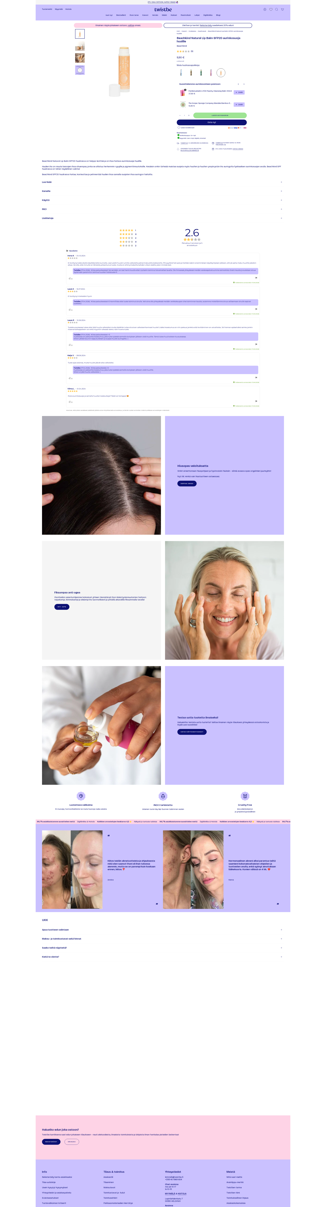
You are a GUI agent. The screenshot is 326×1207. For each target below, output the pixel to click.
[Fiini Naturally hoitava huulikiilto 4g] (211, 73)
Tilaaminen (109, 1182)
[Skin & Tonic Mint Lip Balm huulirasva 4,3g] (201, 73)
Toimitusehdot (110, 1198)
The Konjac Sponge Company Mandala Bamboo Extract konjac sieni (210, 103)
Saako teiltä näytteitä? (54, 947)
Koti (178, 31)
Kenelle (46, 191)
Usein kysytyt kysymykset (55, 1187)
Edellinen (87, 65)
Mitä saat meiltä (234, 1177)
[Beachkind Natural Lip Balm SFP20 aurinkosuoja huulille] (221, 73)
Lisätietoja (47, 218)
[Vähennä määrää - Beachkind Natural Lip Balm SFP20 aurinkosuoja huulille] (180, 115)
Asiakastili (108, 1177)
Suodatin (73, 251)
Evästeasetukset (50, 1198)
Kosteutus (192, 31)
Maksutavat (109, 1187)
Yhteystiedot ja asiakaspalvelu (56, 1192)
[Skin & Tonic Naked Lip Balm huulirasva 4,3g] (191, 73)
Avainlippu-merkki (235, 1182)
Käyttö (46, 200)
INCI (44, 209)
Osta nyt (212, 122)
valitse (131, 25)
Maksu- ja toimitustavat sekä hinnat (61, 938)
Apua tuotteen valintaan (55, 929)
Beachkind (182, 46)
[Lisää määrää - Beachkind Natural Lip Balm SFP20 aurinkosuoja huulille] (189, 115)
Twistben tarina (234, 1187)
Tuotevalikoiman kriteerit (54, 1203)
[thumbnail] (80, 34)
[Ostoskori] (282, 9)
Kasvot (184, 31)
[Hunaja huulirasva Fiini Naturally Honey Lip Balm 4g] (181, 73)
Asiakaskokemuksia (236, 1203)
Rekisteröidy (206, 25)
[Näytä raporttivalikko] (256, 278)
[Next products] (244, 84)
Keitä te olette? (50, 956)
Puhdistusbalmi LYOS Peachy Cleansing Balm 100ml (210, 91)
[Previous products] (238, 84)
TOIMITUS (184, 143)
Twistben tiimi (233, 1192)
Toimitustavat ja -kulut (114, 1192)
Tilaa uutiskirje (49, 1182)
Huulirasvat (202, 31)
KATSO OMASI (238, 149)
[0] (270, 9)
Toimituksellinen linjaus (237, 1198)
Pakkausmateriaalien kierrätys (118, 1203)
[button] (109, 15)
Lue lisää (46, 182)
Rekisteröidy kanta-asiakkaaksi (57, 1177)
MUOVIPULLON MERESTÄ (190, 150)
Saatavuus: (182, 133)
